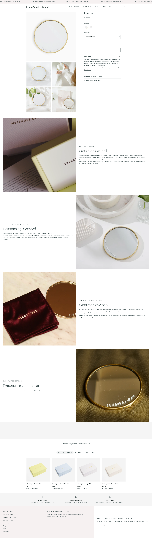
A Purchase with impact (93, 81)
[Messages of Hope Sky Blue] (31, 489)
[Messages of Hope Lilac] (34, 489)
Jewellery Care (7, 523)
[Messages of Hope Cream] (37, 489)
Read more (87, 70)
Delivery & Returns (9, 514)
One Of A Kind (90, 37)
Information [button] (8, 511)
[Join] (146, 525)
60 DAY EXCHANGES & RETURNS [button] (58, 511)
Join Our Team (8, 520)
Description (89, 56)
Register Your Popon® (10, 517)
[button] (70, 7)
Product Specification (93, 76)
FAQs (5, 529)
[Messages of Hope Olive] (38, 470)
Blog (4, 526)
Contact (6, 531)
